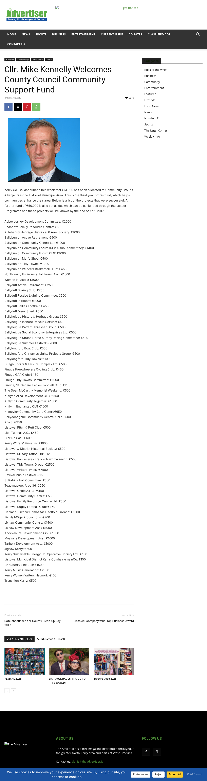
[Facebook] (8, 107)
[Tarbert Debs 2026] (114, 661)
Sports (41, 34)
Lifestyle (149, 100)
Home (11, 34)
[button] (198, 35)
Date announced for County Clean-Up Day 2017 (32, 623)
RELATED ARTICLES (19, 639)
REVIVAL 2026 (12, 678)
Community (23, 59)
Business (59, 34)
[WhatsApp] (36, 107)
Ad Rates (135, 34)
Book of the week (155, 70)
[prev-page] (7, 690)
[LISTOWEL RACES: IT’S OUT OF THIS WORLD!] (69, 661)
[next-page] (13, 690)
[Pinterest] (27, 107)
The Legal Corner (155, 130)
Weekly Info (152, 136)
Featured (150, 94)
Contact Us (16, 44)
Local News (37, 59)
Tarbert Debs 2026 (105, 678)
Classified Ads (159, 34)
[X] (18, 107)
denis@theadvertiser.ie (88, 761)
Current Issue (112, 34)
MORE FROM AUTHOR (51, 639)
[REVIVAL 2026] (24, 661)
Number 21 (152, 118)
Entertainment (83, 34)
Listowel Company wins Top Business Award (104, 621)
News (26, 34)
